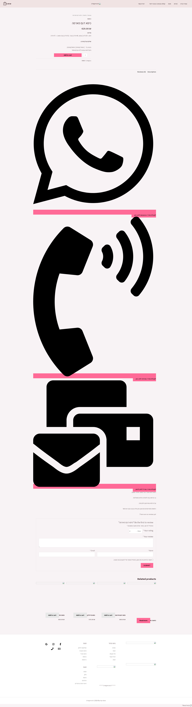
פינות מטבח (83, 651)
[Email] (59, 648)
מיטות (84, 678)
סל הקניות (113, 654)
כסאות (85, 15)
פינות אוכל (83, 654)
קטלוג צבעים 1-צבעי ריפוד (157, 4)
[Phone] (52, 648)
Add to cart (68, 55)
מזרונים (84, 680)
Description (152, 72)
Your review (148, 536)
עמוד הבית (183, 4)
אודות (176, 4)
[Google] (46, 644)
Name (150, 551)
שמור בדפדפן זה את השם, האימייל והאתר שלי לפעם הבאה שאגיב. (132, 560)
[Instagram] (53, 644)
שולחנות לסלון (82, 648)
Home (89, 15)
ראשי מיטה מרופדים (80, 683)
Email (92, 551)
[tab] (152, 72)
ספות (85, 672)
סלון (85, 675)
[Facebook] (60, 644)
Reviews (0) (141, 72)
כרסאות (84, 660)
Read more (143, 620)
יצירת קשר (141, 4)
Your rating (148, 530)
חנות (169, 4)
